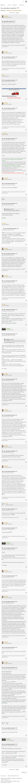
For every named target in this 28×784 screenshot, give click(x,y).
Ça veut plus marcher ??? (10, 8)
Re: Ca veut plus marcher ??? (9, 57)
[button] (18, 13)
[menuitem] (3, 782)
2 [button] (16, 12)
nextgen (18, 781)
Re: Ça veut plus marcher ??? (11, 228)
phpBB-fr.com (7, 779)
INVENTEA (14, 781)
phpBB (7, 778)
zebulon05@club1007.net (13, 96)
